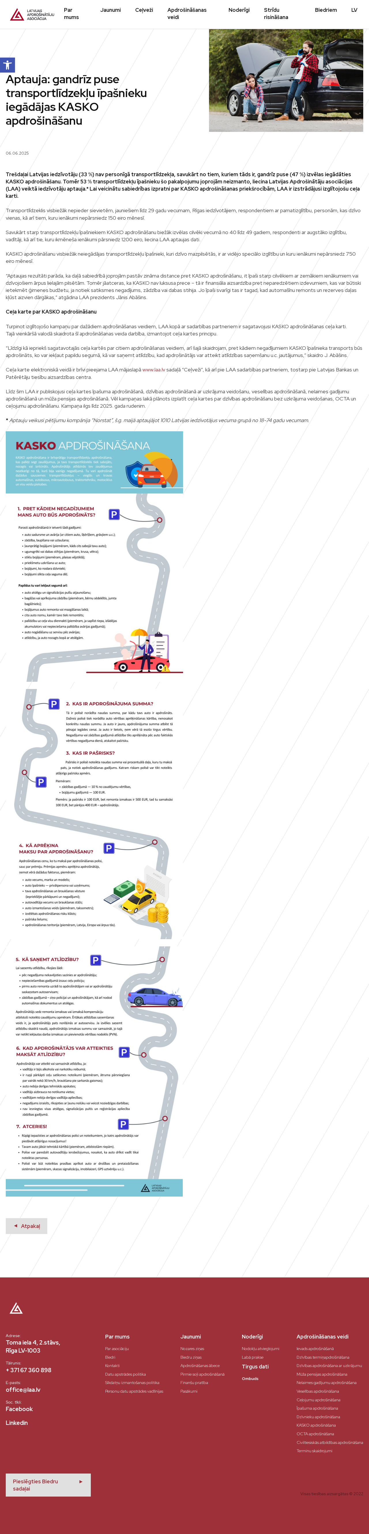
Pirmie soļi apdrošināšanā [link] (202, 1374)
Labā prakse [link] (252, 1357)
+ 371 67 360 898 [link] (28, 1370)
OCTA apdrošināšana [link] (315, 1433)
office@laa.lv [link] (23, 1389)
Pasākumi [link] (188, 1391)
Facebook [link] (19, 1409)
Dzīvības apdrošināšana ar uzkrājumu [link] (329, 1365)
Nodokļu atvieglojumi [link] (260, 1348)
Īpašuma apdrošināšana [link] (317, 1408)
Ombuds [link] (250, 1378)
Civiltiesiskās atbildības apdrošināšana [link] (330, 1442)
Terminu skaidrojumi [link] (314, 1450)
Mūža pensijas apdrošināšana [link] (322, 1374)
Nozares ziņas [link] (192, 1348)
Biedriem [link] (326, 10)
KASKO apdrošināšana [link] (316, 1425)
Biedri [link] (110, 1357)
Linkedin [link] (17, 1423)
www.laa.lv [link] (153, 369)
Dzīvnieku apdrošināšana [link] (318, 1416)
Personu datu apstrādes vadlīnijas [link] (134, 1391)
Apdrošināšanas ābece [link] (200, 1365)
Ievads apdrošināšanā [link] (315, 1348)
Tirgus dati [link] (255, 1366)
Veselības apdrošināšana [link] (318, 1391)
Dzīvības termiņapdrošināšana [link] (323, 1357)
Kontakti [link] (112, 1365)
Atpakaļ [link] (26, 1226)
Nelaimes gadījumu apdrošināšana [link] (327, 1382)
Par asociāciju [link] (117, 1348)
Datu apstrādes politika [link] (125, 1374)
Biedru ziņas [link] (191, 1357)
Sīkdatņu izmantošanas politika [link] (132, 1382)
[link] (7, 65)
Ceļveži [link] (144, 10)
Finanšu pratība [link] (194, 1382)
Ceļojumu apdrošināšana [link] (318, 1399)
